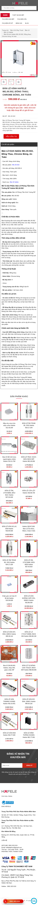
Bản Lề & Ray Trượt (16, 30)
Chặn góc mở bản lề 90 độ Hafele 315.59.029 (9, 598)
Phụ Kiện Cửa (22, 19)
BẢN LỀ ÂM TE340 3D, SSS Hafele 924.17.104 (28, 425)
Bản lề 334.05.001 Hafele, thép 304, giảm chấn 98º (9, 668)
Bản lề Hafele (14, 182)
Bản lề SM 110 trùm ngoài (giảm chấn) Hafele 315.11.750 (9, 459)
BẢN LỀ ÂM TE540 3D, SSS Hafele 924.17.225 (9, 562)
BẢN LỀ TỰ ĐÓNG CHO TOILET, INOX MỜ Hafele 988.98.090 (28, 668)
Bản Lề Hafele (8, 32)
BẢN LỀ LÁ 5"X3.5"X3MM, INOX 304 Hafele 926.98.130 (28, 634)
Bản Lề (27, 30)
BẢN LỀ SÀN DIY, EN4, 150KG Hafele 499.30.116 (28, 701)
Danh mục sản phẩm (4, 15)
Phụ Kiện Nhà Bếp (8, 19)
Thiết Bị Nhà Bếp (18, 15)
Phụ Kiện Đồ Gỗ (7, 23)
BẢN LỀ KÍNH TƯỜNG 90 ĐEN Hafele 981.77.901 (29, 735)
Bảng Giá (19, 23)
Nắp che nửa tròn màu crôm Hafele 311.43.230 (9, 425)
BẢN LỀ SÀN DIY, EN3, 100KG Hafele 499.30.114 (9, 634)
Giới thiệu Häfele (7, 796)
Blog (27, 23)
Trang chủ (5, 30)
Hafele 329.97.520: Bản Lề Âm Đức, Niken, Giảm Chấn (28, 529)
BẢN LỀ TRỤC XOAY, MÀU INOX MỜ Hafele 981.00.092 (28, 459)
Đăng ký (29, 765)
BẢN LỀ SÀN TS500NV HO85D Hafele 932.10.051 (9, 701)
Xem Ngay (9, 420)
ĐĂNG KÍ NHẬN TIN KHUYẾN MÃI (18, 755)
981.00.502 (15, 165)
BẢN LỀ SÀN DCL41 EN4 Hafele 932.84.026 (9, 529)
